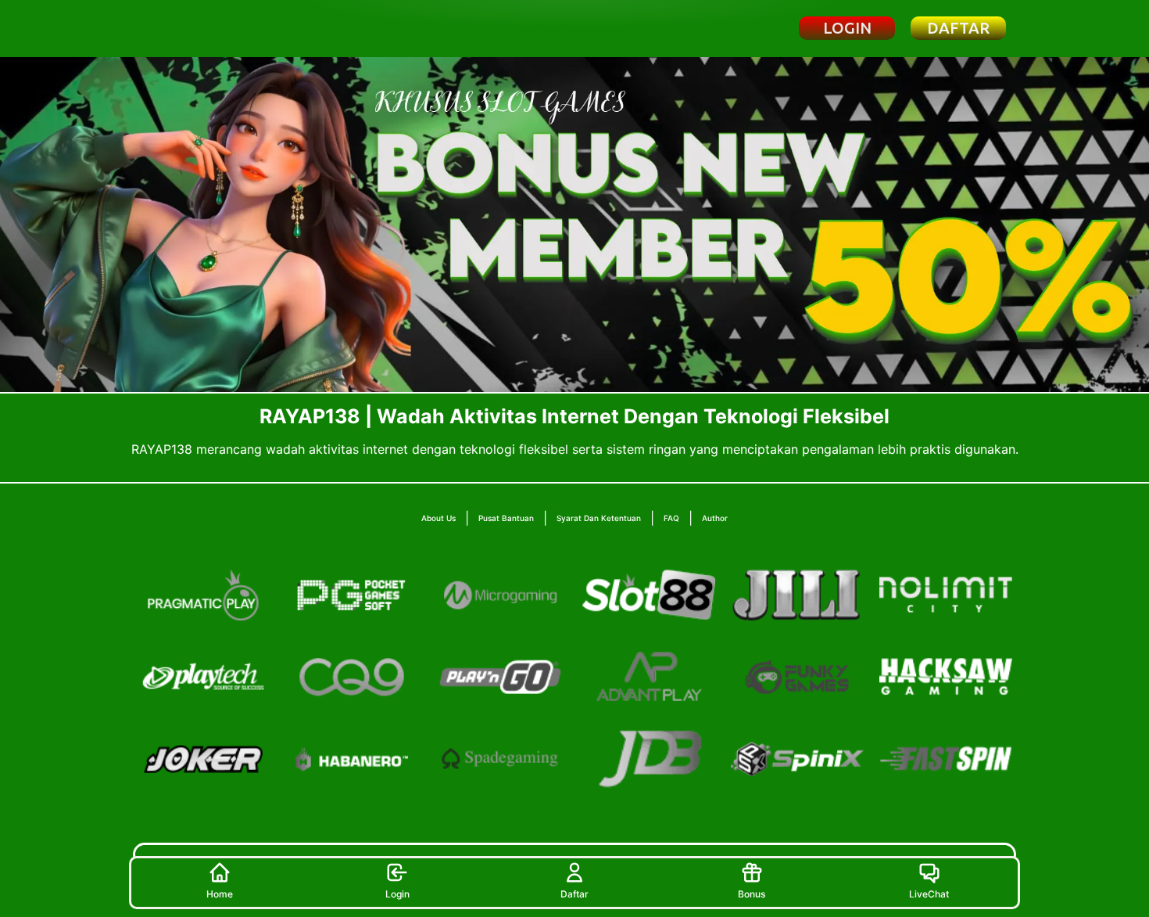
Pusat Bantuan (506, 518)
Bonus (751, 894)
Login (397, 894)
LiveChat (929, 894)
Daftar (574, 894)
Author (715, 518)
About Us (438, 518)
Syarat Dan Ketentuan (599, 518)
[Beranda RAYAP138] (218, 28)
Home (219, 894)
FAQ (671, 518)
